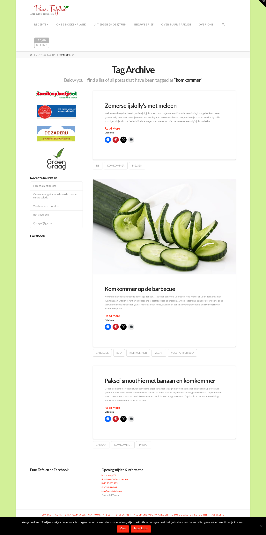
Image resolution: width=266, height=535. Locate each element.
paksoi (143, 444)
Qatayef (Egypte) (43, 223)
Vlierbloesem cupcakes (46, 206)
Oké (123, 528)
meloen (137, 165)
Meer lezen (141, 528)
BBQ (119, 352)
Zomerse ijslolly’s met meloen (141, 105)
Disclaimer (123, 515)
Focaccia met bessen (44, 185)
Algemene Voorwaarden (151, 515)
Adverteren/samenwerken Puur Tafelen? (84, 515)
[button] (262, 3)
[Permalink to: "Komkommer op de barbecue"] (164, 226)
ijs (97, 165)
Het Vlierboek (41, 214)
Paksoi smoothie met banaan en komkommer (160, 380)
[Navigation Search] (223, 25)
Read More (112, 128)
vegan (159, 352)
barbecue (102, 352)
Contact (47, 515)
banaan (101, 444)
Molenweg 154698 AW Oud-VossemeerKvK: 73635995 (115, 479)
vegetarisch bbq (182, 352)
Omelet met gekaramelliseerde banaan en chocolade (55, 196)
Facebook (37, 236)
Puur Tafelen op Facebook (49, 470)
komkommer (115, 165)
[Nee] (261, 526)
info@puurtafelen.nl (111, 491)
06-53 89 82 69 (109, 487)
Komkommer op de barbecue (140, 288)
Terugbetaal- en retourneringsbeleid (198, 515)
